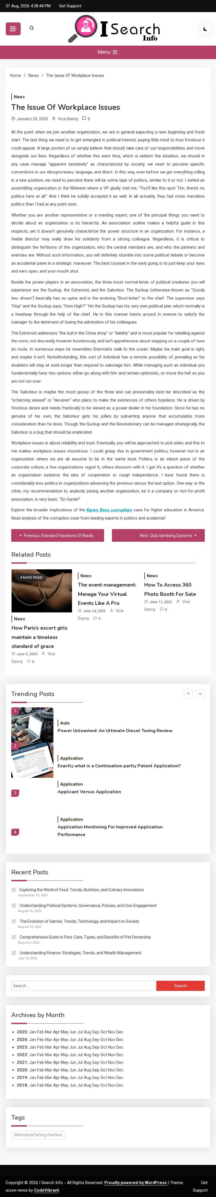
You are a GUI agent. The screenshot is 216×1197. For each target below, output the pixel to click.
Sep (95, 1032)
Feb (40, 1032)
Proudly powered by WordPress (136, 1182)
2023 (22, 1047)
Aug (87, 1032)
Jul (80, 1032)
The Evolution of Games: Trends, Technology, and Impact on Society (79, 921)
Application (71, 758)
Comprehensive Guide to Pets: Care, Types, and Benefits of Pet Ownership (85, 937)
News (19, 96)
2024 (22, 1039)
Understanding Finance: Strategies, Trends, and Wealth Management (80, 953)
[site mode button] (205, 29)
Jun (72, 1032)
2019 (22, 1077)
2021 (22, 1062)
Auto (65, 723)
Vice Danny (68, 119)
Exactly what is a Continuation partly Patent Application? (119, 766)
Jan (32, 1032)
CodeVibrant (46, 1190)
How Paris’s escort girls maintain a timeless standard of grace (40, 637)
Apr (56, 1039)
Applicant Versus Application (89, 792)
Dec (119, 1047)
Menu (105, 52)
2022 (22, 1054)
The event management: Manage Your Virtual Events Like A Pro (107, 594)
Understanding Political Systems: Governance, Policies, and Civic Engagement (88, 905)
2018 (22, 1085)
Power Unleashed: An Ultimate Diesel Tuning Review (115, 731)
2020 (22, 1070)
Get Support (70, 5)
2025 (22, 1032)
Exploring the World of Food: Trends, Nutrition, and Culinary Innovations (82, 890)
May (64, 1039)
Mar (48, 1032)
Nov (111, 1039)
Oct (103, 1039)
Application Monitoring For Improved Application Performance (110, 831)
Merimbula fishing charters (38, 1135)
